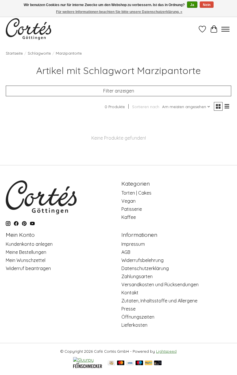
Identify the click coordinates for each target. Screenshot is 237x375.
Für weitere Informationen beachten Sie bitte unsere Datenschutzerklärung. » (119, 12)
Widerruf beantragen (28, 268)
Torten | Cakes (136, 193)
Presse (128, 309)
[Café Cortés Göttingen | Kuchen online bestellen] (28, 29)
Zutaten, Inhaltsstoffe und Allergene (159, 301)
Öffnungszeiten (137, 317)
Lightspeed (166, 351)
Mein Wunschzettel (25, 260)
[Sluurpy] (83, 360)
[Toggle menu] (225, 29)
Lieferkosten (134, 325)
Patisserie (131, 209)
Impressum (133, 244)
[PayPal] (148, 363)
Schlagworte (39, 53)
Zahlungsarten (137, 276)
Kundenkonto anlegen (29, 244)
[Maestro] (139, 363)
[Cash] (111, 363)
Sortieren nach (145, 106)
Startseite (14, 53)
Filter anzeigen (118, 91)
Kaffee (128, 217)
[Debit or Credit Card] (158, 363)
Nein (206, 5)
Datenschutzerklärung (145, 268)
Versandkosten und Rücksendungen (160, 284)
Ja (192, 5)
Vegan (128, 201)
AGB (125, 252)
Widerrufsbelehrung (142, 260)
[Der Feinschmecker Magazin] (87, 366)
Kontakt (129, 292)
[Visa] (130, 363)
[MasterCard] (121, 363)
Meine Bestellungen (26, 252)
